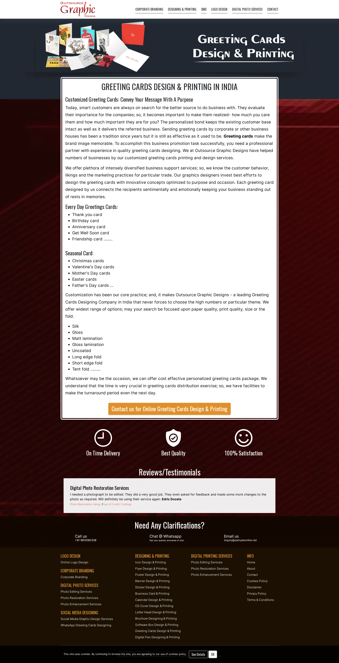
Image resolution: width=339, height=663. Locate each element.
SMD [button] (204, 9)
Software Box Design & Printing (156, 625)
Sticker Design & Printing (152, 587)
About (251, 568)
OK (212, 654)
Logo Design (219, 9)
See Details (198, 654)
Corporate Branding (149, 9)
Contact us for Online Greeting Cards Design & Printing (169, 409)
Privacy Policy (256, 593)
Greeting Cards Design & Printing (158, 631)
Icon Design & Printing (150, 562)
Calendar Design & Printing (153, 600)
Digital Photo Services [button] (247, 9)
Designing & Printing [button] (182, 9)
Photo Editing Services (76, 591)
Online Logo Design (74, 562)
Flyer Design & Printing (151, 568)
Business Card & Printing (152, 593)
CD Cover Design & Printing (154, 606)
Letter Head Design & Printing (155, 612)
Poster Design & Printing (152, 575)
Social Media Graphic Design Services (87, 619)
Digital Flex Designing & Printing (157, 637)
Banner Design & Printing (152, 581)
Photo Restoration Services (79, 598)
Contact (272, 9)
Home (251, 562)
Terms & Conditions (260, 600)
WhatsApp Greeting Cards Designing (86, 625)
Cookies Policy (257, 581)
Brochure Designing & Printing (156, 618)
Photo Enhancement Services (81, 604)
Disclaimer (254, 587)
